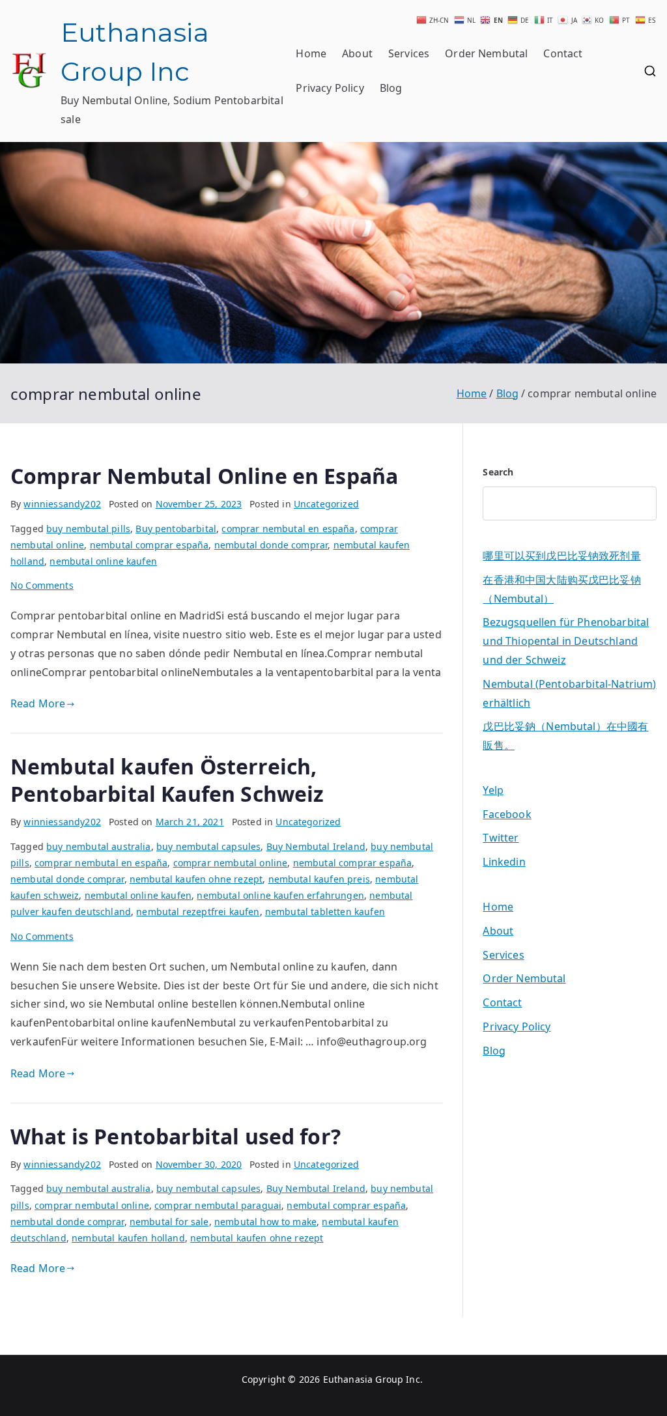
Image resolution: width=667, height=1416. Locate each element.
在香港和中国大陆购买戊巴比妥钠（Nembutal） (561, 589)
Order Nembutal (486, 53)
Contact (562, 53)
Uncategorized (326, 504)
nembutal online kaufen (103, 561)
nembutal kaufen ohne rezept (196, 879)
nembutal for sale (169, 1221)
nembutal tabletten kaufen (325, 911)
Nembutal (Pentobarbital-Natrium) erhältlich (569, 693)
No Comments (42, 585)
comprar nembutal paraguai (217, 1205)
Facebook (507, 814)
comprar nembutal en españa (287, 528)
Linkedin (504, 862)
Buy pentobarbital (175, 528)
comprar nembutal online (230, 863)
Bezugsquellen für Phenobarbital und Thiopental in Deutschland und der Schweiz (566, 641)
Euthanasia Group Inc (371, 1379)
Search (498, 472)
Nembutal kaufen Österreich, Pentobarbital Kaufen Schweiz (167, 780)
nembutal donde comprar (271, 545)
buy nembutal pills (88, 528)
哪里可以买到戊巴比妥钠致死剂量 (561, 555)
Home (311, 53)
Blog (391, 88)
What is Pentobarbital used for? (175, 1136)
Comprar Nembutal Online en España (204, 476)
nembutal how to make (265, 1221)
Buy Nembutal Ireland (315, 846)
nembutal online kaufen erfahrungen (280, 895)
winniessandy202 (61, 504)
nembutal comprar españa (149, 545)
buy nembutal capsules (208, 846)
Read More (37, 703)
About (357, 53)
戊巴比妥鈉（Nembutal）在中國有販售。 (565, 735)
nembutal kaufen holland (128, 1238)
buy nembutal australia (98, 846)
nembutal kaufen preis (319, 879)
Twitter (500, 837)
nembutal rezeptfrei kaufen (197, 911)
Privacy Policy (329, 88)
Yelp (493, 790)
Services (408, 53)
